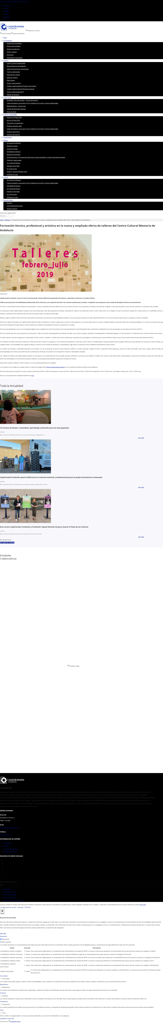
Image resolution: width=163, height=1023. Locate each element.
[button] (6, 6)
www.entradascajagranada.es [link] (55, 367)
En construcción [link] (12, 169)
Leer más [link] (143, 905)
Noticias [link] (9, 203)
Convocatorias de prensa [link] (15, 206)
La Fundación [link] (7, 40)
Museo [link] (5, 140)
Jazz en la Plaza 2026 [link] (13, 120)
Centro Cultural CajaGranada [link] (16, 63)
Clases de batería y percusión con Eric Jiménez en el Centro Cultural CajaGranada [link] (32, 103)
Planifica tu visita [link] (12, 146)
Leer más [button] (141, 438)
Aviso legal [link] (6, 889)
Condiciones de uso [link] (9, 892)
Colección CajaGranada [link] (14, 160)
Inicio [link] (5, 38)
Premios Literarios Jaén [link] (14, 126)
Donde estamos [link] (17, 1)
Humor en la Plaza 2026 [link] (14, 117)
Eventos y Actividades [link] (10, 115)
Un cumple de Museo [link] (13, 163)
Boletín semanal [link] (12, 209)
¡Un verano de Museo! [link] (14, 143)
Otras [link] (2, 1010)
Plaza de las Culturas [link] (13, 75)
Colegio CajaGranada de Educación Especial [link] (20, 89)
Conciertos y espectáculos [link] (15, 123)
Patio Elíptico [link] (11, 80)
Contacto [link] (25, 1)
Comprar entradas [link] (6, 1)
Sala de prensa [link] (8, 200)
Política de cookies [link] (9, 897)
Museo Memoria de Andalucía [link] (16, 66)
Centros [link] (5, 60)
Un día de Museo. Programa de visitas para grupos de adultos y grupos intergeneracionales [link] (36, 157)
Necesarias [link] (3, 936)
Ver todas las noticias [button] (7, 543)
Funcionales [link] (4, 976)
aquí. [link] (32, 375)
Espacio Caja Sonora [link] (13, 132)
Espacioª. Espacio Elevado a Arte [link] (17, 172)
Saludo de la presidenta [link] (14, 43)
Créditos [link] (6, 846)
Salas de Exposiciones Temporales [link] (18, 69)
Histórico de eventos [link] (13, 135)
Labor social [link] (7, 98)
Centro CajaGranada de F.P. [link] (15, 92)
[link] (13, 31)
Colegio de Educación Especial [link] (16, 109)
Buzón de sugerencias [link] (10, 849)
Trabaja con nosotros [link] (10, 852)
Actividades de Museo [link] (13, 152)
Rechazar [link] (21, 907)
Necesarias (5, 939)
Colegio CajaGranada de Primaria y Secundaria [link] (21, 86)
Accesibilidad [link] (7, 843)
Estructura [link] (10, 55)
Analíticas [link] (3, 993)
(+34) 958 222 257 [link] (5, 835)
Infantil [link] (5, 177)
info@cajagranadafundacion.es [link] (10, 828)
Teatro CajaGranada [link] (13, 72)
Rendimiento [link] (4, 984)
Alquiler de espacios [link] (13, 95)
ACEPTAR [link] (27, 907)
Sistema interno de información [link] (13, 900)
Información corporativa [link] (14, 58)
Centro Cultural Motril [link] (14, 83)
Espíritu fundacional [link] (13, 49)
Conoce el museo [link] (12, 149)
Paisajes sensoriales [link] (13, 166)
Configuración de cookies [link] (8, 907)
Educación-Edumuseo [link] (13, 155)
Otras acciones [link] (11, 112)
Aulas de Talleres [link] (12, 78)
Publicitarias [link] (4, 1001)
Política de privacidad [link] (10, 895)
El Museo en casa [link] (12, 174)
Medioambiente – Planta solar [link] (16, 106)
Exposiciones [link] (7, 137)
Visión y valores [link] (12, 52)
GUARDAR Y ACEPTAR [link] (7, 1019)
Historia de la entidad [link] (13, 46)
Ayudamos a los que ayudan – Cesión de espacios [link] (22, 100)
